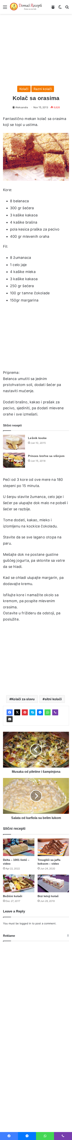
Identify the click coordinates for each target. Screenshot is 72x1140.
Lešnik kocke (37, 438)
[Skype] (32, 712)
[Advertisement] (36, 48)
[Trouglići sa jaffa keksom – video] (53, 847)
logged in (25, 923)
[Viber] (55, 712)
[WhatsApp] (48, 712)
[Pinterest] (25, 712)
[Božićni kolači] (18, 883)
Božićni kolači (12, 896)
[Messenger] (40, 712)
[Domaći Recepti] (26, 7)
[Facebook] (10, 712)
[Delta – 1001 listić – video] (18, 847)
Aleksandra (21, 107)
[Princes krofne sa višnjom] (14, 460)
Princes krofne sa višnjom (46, 456)
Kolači (23, 89)
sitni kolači (53, 699)
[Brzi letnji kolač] (53, 883)
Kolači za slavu (23, 699)
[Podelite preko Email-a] (10, 719)
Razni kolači (43, 89)
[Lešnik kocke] (14, 442)
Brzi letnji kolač (48, 896)
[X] (17, 712)
